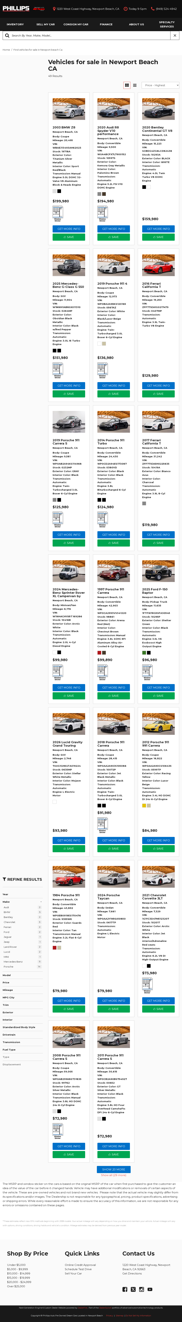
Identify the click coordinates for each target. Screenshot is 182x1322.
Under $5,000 (16, 1265)
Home (6, 49)
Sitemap (120, 1315)
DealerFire (82, 1308)
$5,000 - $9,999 (17, 1269)
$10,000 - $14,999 (18, 1273)
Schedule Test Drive (78, 1269)
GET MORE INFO (69, 229)
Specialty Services (167, 24)
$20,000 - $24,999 (19, 1282)
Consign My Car (75, 24)
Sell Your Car (73, 1273)
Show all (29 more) (113, 1175)
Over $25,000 (16, 1286)
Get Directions (132, 1273)
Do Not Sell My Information (138, 1315)
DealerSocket (105, 1308)
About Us (136, 24)
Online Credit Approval (80, 1265)
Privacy (109, 1315)
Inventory (15, 24)
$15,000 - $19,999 (18, 1277)
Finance (106, 24)
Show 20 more (113, 1169)
